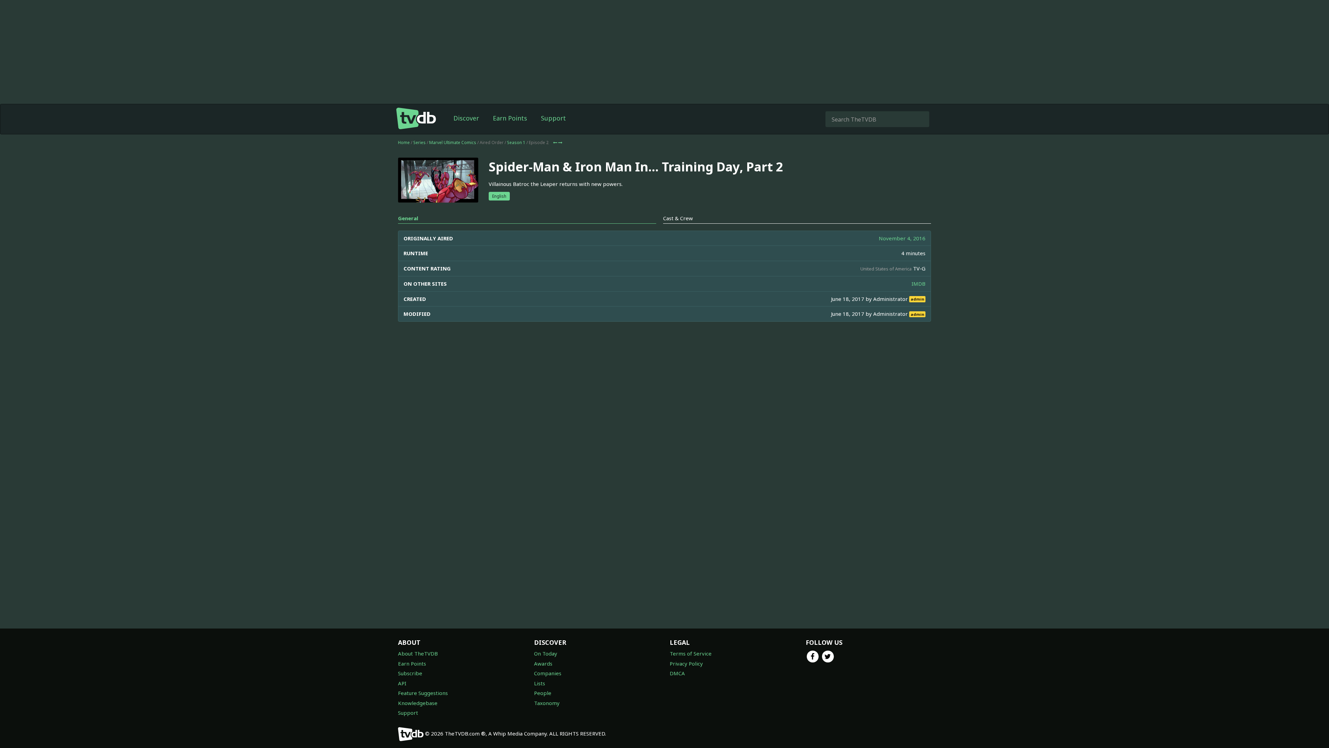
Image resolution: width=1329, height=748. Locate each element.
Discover (466, 118)
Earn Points (510, 118)
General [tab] (408, 218)
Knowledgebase (417, 703)
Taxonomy (547, 703)
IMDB (918, 283)
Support (553, 118)
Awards (543, 663)
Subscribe (410, 673)
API (402, 683)
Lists (539, 683)
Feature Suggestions (423, 692)
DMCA (677, 673)
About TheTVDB (418, 653)
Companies (547, 673)
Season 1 (516, 142)
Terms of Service (691, 653)
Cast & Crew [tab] (678, 218)
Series (419, 142)
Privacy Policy (686, 663)
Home (404, 142)
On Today (545, 653)
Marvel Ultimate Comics (452, 142)
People (542, 692)
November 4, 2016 (902, 238)
